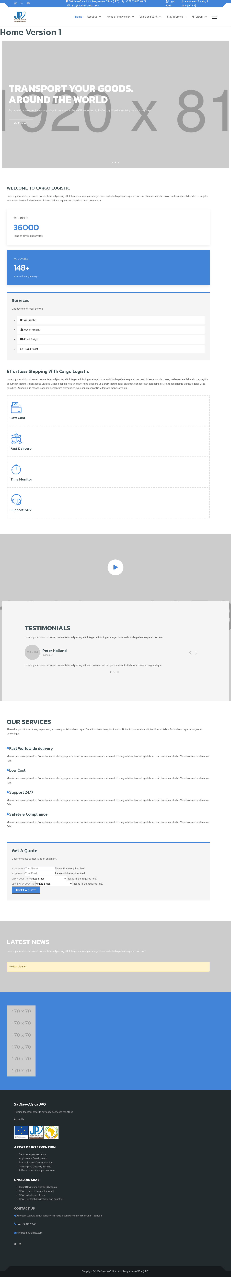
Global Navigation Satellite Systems (38, 1187)
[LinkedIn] (22, 3)
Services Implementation (32, 1154)
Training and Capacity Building (35, 1166)
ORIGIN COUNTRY (21, 879)
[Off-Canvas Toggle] (214, 16)
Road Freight (31, 339)
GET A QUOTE (27, 890)
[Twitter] (15, 3)
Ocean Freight (32, 329)
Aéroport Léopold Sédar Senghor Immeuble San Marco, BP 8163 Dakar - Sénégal (59, 1215)
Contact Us (24, 1208)
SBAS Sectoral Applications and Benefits (41, 1199)
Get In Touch (21, 123)
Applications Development (33, 1158)
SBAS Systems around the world (36, 1191)
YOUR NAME (18, 869)
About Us (19, 1119)
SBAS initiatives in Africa (32, 1195)
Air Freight (30, 320)
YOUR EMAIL (18, 873)
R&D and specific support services (37, 1170)
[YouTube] (28, 3)
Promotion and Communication (36, 1162)
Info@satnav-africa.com (85, 5)
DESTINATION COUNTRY (24, 884)
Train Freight (31, 348)
